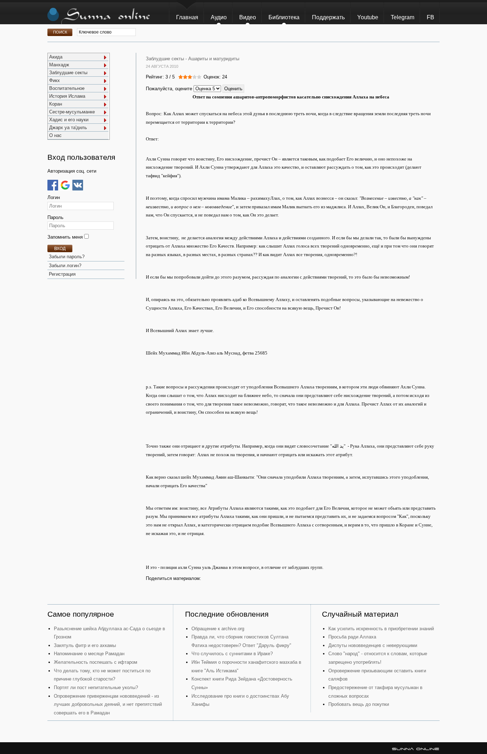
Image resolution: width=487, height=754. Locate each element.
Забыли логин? (65, 265)
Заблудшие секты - (166, 58)
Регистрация (62, 274)
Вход (60, 248)
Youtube (367, 17)
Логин (53, 197)
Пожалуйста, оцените (169, 88)
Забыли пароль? (66, 256)
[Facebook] (52, 185)
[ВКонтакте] (77, 185)
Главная (187, 17)
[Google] (65, 185)
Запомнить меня (65, 237)
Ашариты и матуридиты (213, 58)
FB (430, 17)
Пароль (55, 217)
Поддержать (328, 17)
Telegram (402, 17)
